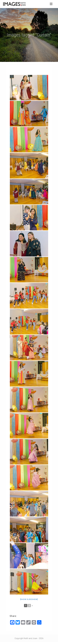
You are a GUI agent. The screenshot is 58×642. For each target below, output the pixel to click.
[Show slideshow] (29, 599)
